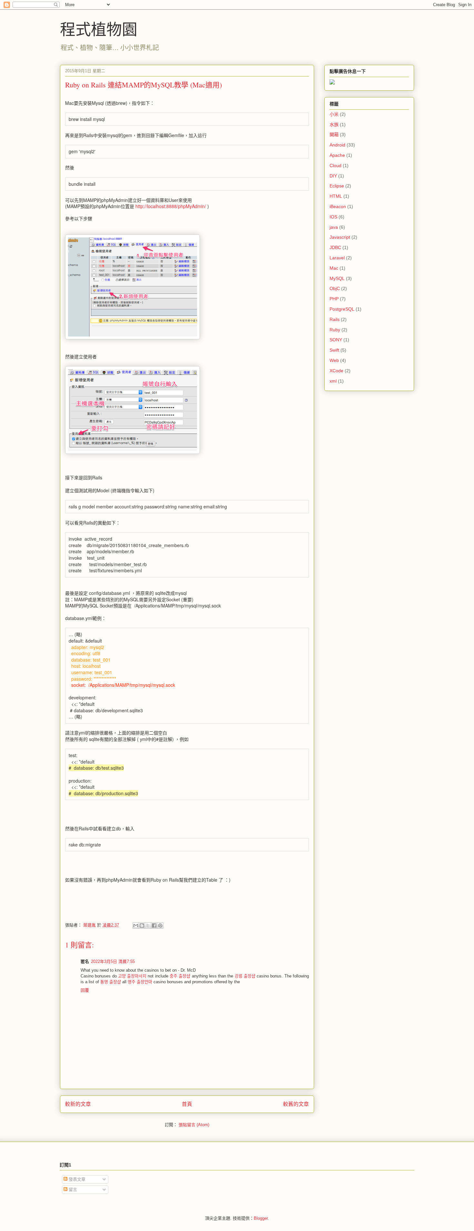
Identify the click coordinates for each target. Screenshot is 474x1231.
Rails (335, 319)
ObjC (335, 288)
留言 (72, 1189)
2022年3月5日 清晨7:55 (113, 961)
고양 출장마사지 (132, 976)
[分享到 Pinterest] (160, 925)
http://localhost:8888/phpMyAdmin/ (170, 206)
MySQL (337, 278)
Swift (334, 350)
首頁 (187, 1104)
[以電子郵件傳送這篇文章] (136, 925)
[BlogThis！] (142, 925)
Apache (337, 155)
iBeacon (338, 206)
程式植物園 (98, 28)
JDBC (335, 247)
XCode (336, 370)
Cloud (335, 165)
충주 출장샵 (180, 976)
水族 (334, 124)
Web (334, 360)
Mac (334, 268)
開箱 (334, 134)
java (334, 227)
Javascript (340, 237)
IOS (333, 216)
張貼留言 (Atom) (194, 1124)
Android (337, 144)
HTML (336, 196)
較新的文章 (78, 1104)
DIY (333, 175)
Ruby (335, 329)
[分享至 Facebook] (154, 925)
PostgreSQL (342, 309)
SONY (336, 339)
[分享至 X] (148, 925)
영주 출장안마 (140, 981)
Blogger (261, 1218)
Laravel (337, 257)
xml (333, 381)
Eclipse (337, 185)
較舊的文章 (296, 1104)
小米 (334, 114)
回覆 (85, 990)
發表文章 (76, 1179)
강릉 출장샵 (245, 976)
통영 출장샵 (110, 981)
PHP (334, 298)
